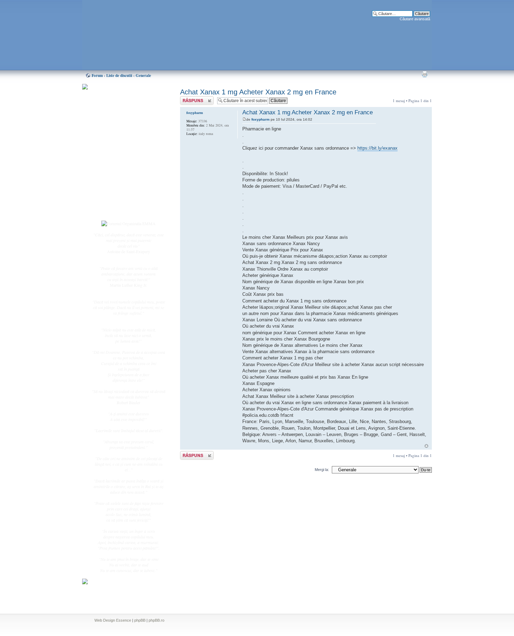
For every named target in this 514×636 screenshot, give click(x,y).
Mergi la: (322, 469)
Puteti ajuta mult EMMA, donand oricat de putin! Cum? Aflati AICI (125, 99)
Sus (426, 446)
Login (110, 209)
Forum (97, 75)
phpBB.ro (156, 620)
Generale (143, 75)
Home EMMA (118, 122)
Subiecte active (118, 158)
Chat (109, 137)
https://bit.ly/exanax (377, 148)
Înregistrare (115, 202)
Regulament (115, 181)
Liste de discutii (119, 75)
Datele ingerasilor (120, 166)
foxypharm (260, 119)
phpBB (139, 620)
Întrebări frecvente (121, 173)
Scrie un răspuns (193, 98)
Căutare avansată (415, 19)
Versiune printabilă (424, 74)
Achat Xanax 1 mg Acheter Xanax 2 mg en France (258, 92)
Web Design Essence (112, 620)
